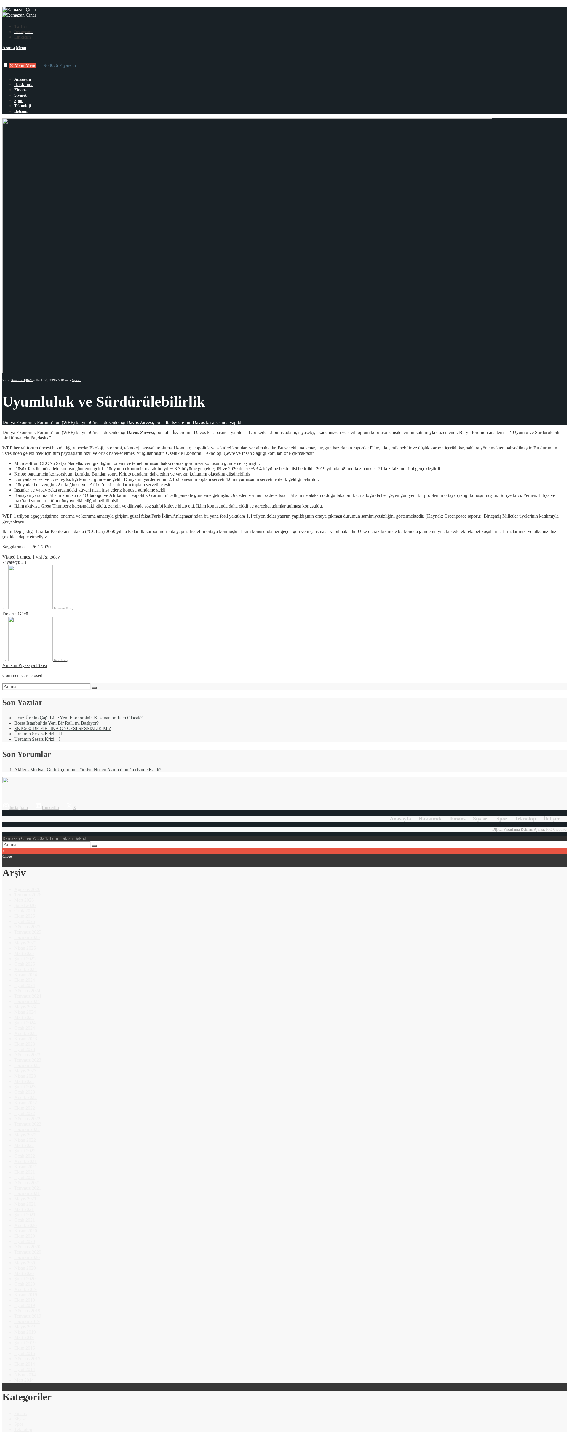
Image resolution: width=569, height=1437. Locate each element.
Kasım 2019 (25, 1294)
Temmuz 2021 (27, 1187)
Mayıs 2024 (25, 1006)
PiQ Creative (556, 829)
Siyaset (20, 95)
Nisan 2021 (25, 1203)
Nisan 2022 (25, 1139)
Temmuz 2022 (27, 1123)
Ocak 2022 (24, 1155)
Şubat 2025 (25, 958)
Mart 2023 (24, 1081)
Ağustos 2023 (27, 1054)
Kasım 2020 (25, 1230)
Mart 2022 (24, 1145)
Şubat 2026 (25, 905)
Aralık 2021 (25, 1161)
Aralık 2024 (25, 969)
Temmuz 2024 (27, 995)
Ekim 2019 (24, 1299)
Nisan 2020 (25, 1267)
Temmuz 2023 (27, 1059)
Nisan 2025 (25, 947)
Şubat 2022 (25, 1150)
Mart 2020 (24, 1273)
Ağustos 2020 (27, 1246)
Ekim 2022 (24, 1107)
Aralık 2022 (25, 1097)
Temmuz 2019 (27, 1315)
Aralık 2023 (25, 1033)
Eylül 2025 (24, 921)
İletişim (21, 111)
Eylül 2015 (24, 1353)
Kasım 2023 (25, 1038)
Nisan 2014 (25, 1374)
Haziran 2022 (27, 1129)
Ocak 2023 (24, 1091)
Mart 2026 (24, 899)
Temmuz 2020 (27, 1251)
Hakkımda (23, 84)
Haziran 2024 (27, 1001)
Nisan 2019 (25, 1331)
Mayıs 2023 (25, 1070)
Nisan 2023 (25, 1075)
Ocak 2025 (24, 963)
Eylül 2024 (24, 985)
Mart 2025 (24, 953)
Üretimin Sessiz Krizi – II (38, 733)
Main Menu (22, 65)
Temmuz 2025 (27, 931)
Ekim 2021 (24, 1171)
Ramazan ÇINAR (22, 380)
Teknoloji (22, 106)
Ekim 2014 (24, 1363)
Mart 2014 (24, 1379)
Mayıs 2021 (25, 1198)
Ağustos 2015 (27, 1358)
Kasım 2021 (25, 1166)
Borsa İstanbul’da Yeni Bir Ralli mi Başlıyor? (56, 723)
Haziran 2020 (27, 1257)
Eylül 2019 (24, 1305)
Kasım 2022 (25, 1102)
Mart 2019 (24, 1337)
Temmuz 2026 (27, 894)
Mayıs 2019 (25, 1326)
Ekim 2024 (24, 979)
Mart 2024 (24, 1017)
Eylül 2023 (24, 1049)
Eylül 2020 (24, 1241)
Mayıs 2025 (25, 942)
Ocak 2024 (24, 1027)
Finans (20, 90)
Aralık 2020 (25, 1225)
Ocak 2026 (24, 910)
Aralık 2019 (25, 1289)
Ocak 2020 (24, 1283)
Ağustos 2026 (27, 889)
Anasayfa (22, 79)
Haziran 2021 (27, 1193)
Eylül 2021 (24, 1177)
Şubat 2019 (25, 1342)
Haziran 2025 (27, 937)
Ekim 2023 (24, 1043)
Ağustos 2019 (27, 1310)
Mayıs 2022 (25, 1134)
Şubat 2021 (25, 1214)
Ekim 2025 (24, 915)
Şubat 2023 (25, 1086)
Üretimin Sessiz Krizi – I (37, 739)
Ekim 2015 (24, 1347)
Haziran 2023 (27, 1065)
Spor (18, 100)
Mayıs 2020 (25, 1262)
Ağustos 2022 (27, 1118)
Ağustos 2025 (27, 926)
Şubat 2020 (25, 1278)
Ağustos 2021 (27, 1182)
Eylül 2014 (24, 1369)
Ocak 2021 (24, 1219)
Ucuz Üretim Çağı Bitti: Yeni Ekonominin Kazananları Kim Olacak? (78, 717)
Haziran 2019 (27, 1321)
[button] (5, 65)
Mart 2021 (24, 1209)
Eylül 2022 (24, 1113)
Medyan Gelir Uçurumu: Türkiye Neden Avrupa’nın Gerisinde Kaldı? (95, 769)
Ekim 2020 (24, 1235)
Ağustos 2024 (27, 990)
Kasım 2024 (25, 974)
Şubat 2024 (25, 1022)
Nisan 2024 (25, 1011)
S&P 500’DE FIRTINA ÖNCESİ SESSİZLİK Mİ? (62, 728)
